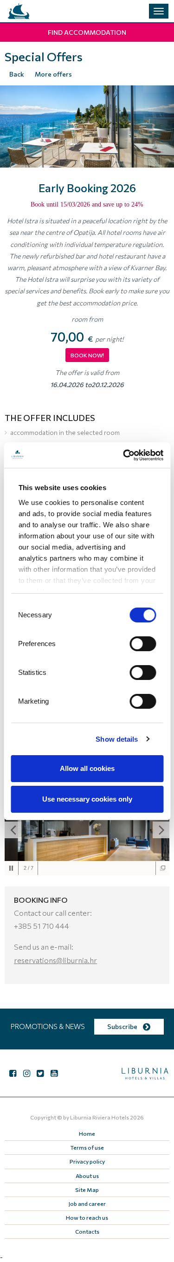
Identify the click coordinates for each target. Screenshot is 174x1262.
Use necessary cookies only (87, 799)
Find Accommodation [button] (87, 32)
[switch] (142, 643)
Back (16, 74)
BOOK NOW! (87, 355)
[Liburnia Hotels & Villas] (19, 11)
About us (87, 1175)
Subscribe (123, 1026)
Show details (117, 739)
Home (87, 1133)
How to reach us (87, 1217)
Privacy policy (87, 1161)
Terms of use (87, 1147)
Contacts (87, 1231)
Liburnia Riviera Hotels (99, 1117)
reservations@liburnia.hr (55, 960)
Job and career (87, 1203)
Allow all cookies (87, 768)
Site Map (87, 1189)
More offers (53, 74)
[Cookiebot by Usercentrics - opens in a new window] (123, 455)
